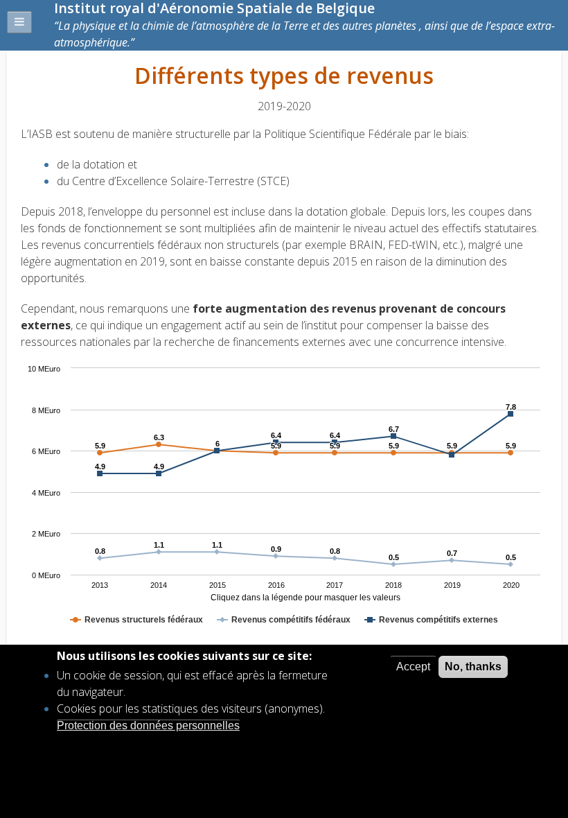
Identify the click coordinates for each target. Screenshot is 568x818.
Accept (413, 666)
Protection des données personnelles (148, 725)
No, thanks (473, 666)
